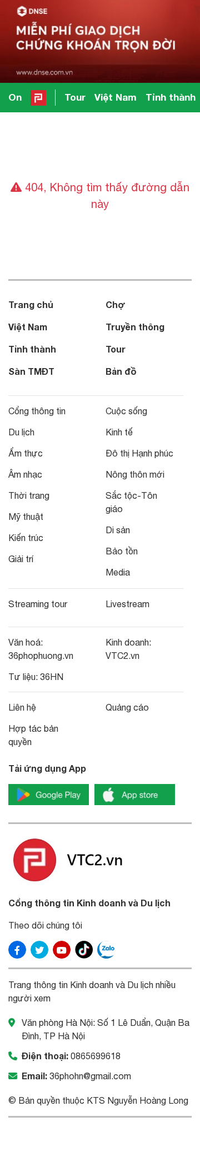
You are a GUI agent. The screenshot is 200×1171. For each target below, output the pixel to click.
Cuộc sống (126, 411)
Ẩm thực (25, 453)
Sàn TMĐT (31, 371)
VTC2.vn (122, 656)
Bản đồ (121, 371)
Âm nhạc (25, 474)
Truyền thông (135, 326)
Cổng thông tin (37, 411)
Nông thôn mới (135, 474)
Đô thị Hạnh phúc (139, 453)
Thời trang (28, 495)
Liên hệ (22, 707)
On (15, 97)
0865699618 (96, 1056)
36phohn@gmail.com (90, 1076)
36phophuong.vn (40, 656)
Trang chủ (30, 304)
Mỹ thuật (25, 517)
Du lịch (21, 432)
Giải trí (20, 559)
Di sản (118, 530)
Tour (75, 97)
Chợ (116, 304)
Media (118, 572)
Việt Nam (115, 97)
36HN (51, 677)
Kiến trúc (25, 538)
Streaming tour (37, 604)
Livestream (127, 604)
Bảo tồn (122, 551)
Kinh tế (119, 432)
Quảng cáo (127, 707)
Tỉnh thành (171, 97)
